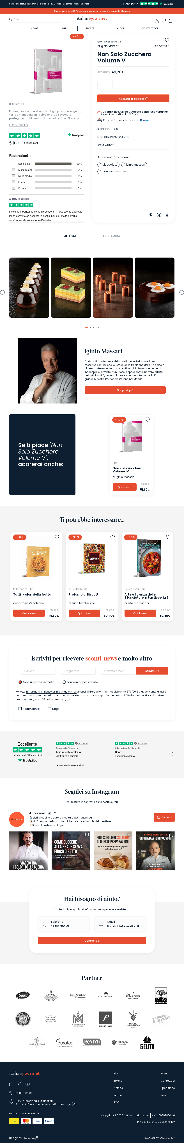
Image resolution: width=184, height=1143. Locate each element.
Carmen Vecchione (30, 603)
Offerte (118, 1088)
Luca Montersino (83, 603)
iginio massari (135, 165)
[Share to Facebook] (167, 215)
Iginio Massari (109, 46)
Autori (120, 28)
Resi (163, 1095)
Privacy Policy (146, 1122)
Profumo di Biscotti (84, 594)
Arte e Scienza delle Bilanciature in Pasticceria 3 (147, 596)
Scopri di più (125, 390)
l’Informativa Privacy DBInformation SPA (51, 691)
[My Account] (157, 21)
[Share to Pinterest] (151, 215)
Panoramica (110, 236)
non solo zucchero (115, 171)
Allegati (70, 236)
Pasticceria (122, 157)
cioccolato (110, 165)
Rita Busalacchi (138, 603)
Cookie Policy (166, 1122)
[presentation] (2, 292)
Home (34, 28)
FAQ (116, 1102)
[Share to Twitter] (159, 215)
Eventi (164, 1073)
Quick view (125, 487)
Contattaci (149, 28)
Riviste (118, 1080)
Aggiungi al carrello (131, 99)
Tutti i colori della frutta (32, 594)
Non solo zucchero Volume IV (127, 470)
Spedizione (168, 1088)
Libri (63, 28)
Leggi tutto (18, 125)
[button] (86, 327)
